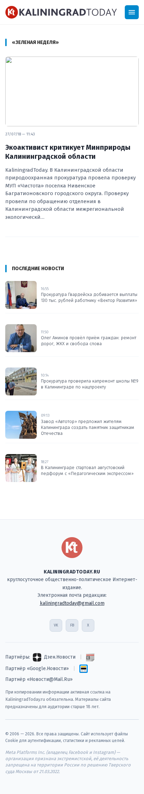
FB (72, 625)
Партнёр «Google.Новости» (37, 668)
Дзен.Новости (59, 657)
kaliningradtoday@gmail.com (72, 603)
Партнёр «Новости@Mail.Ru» (39, 679)
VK (56, 625)
